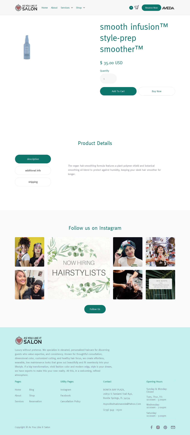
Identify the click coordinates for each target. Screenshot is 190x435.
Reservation (35, 401)
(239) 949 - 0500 (112, 409)
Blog (31, 389)
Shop (32, 395)
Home (45, 7)
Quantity (104, 70)
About (54, 7)
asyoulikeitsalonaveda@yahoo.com (122, 403)
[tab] (33, 159)
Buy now (156, 91)
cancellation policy (70, 401)
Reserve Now (151, 7)
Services (19, 401)
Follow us (95, 309)
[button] (67, 7)
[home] (26, 7)
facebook (66, 395)
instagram (66, 389)
